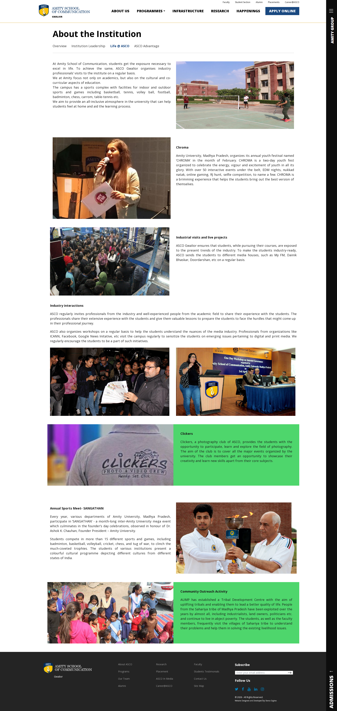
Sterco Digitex (271, 700)
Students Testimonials (206, 671)
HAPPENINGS (248, 11)
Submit (289, 673)
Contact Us (200, 678)
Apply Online (282, 11)
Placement (162, 671)
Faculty (226, 2)
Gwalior (57, 16)
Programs (123, 671)
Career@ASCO (292, 2)
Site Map (199, 685)
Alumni (259, 2)
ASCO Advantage (146, 46)
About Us (120, 11)
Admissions (331, 691)
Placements (273, 2)
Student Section (242, 2)
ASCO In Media (164, 678)
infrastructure (188, 11)
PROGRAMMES (150, 11)
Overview (60, 46)
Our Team (124, 678)
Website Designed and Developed (248, 700)
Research (220, 11)
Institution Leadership (88, 46)
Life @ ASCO (119, 46)
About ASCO (125, 664)
